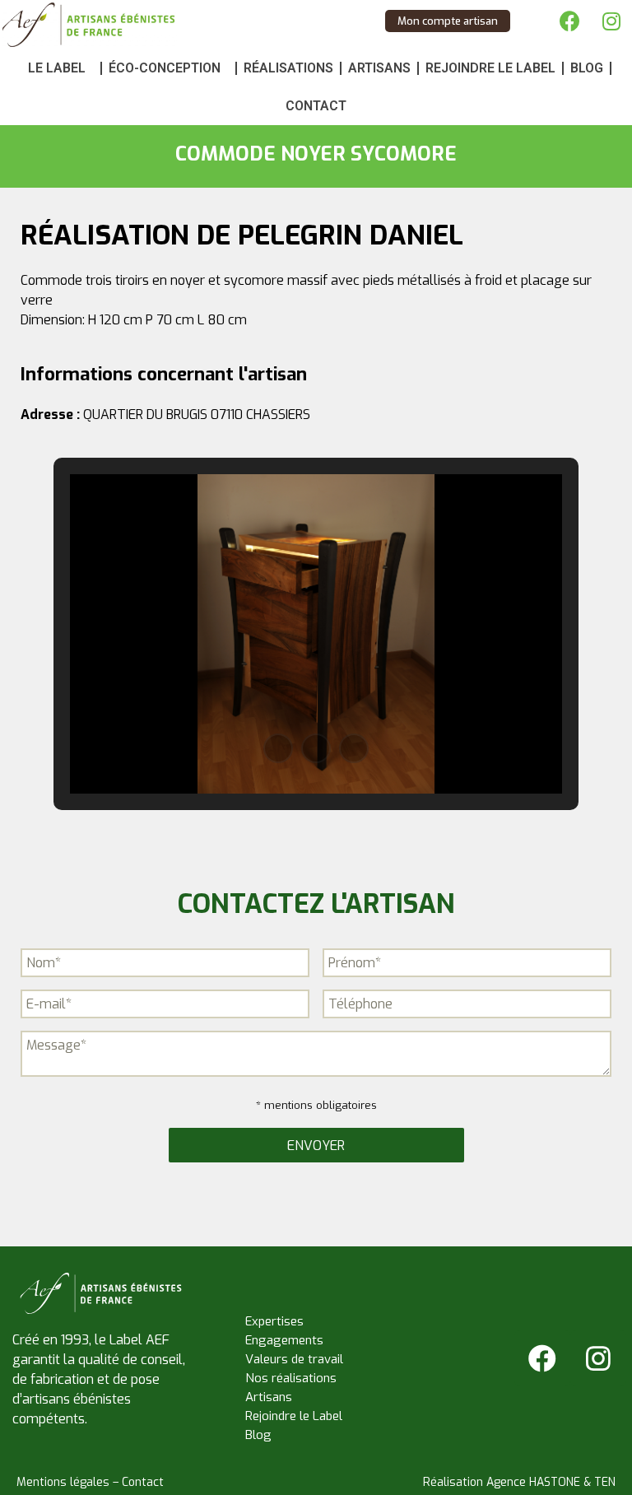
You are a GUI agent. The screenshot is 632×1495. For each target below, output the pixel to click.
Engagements (284, 1340)
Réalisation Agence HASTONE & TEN (519, 1482)
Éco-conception (165, 68)
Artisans (379, 68)
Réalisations (288, 68)
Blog (586, 68)
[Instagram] (611, 20)
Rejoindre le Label (490, 68)
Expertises (274, 1321)
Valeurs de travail (294, 1359)
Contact (316, 106)
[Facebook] (570, 20)
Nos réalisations (291, 1378)
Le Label (57, 68)
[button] (278, 748)
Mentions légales (62, 1482)
